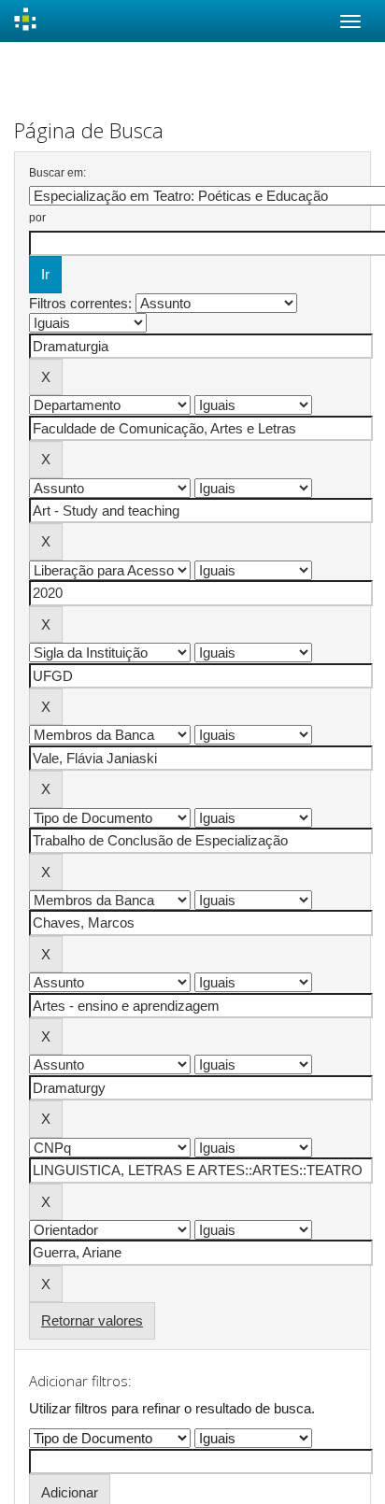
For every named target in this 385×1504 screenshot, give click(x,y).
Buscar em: (57, 172)
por (37, 217)
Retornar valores (92, 1320)
